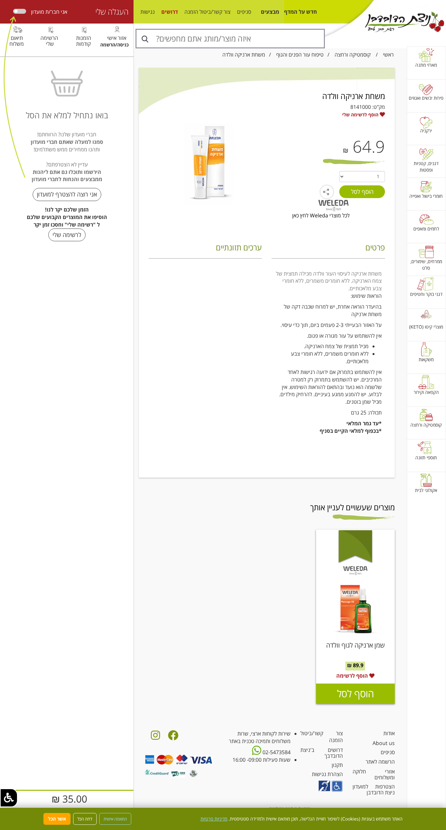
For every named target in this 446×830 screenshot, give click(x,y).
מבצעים (270, 11)
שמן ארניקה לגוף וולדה (355, 645)
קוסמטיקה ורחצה (353, 54)
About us (384, 743)
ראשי (388, 54)
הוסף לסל (355, 693)
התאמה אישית (115, 819)
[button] (9, 797)
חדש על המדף (300, 11)
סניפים (244, 11)
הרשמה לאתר (380, 761)
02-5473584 (276, 752)
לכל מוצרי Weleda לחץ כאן (321, 215)
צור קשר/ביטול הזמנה (207, 11)
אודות (389, 733)
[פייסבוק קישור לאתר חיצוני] (173, 737)
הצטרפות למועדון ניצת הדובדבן (374, 789)
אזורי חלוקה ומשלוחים (374, 774)
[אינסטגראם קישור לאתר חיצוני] (155, 737)
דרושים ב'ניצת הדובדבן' (321, 752)
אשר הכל (57, 819)
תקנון (337, 765)
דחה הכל (84, 819)
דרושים (169, 11)
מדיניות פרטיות (213, 819)
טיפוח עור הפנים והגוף (300, 54)
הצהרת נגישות (327, 774)
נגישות (147, 11)
